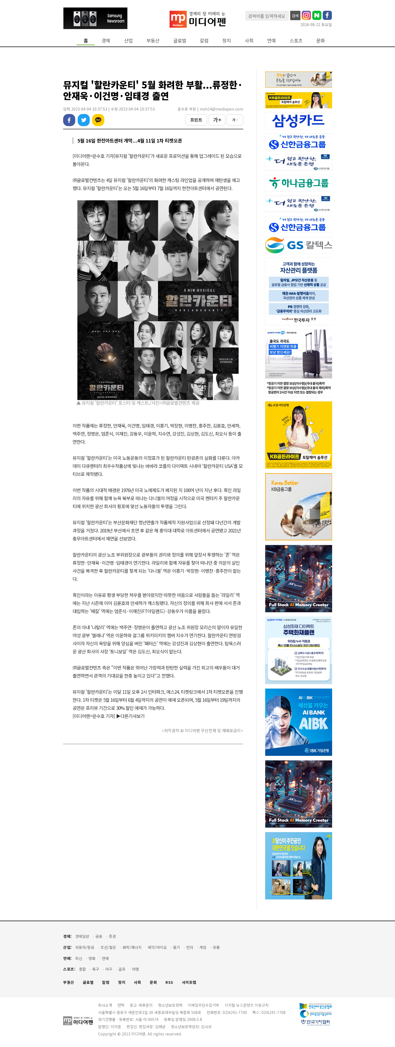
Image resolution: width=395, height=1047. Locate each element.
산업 (128, 40)
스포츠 (296, 40)
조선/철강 (108, 947)
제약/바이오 (157, 947)
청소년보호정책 (170, 1005)
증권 (112, 936)
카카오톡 (98, 120)
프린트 (196, 119)
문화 (320, 40)
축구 (95, 969)
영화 (91, 958)
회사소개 (105, 1005)
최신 (78, 958)
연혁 (120, 1005)
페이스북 (69, 120)
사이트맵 (189, 982)
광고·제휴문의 (141, 1005)
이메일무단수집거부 (203, 1005)
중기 (176, 947)
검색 (295, 15)
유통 (216, 947)
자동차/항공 (84, 947)
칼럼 (204, 40)
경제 (106, 40)
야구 (108, 969)
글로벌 (179, 40)
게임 (202, 947)
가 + (217, 119)
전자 (189, 947)
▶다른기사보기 (130, 716)
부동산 (152, 40)
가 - (235, 119)
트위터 (84, 120)
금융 (98, 936)
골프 (122, 969)
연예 (271, 40)
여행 (135, 969)
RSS (169, 982)
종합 (82, 969)
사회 (249, 40)
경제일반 (82, 936)
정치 (226, 40)
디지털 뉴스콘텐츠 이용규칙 (247, 1005)
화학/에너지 (132, 947)
